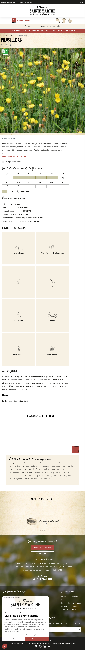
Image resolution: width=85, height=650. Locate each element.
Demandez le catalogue (71, 603)
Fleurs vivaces (10, 35)
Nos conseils (55, 26)
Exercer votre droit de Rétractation (63, 643)
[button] (20, 20)
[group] (42, 523)
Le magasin (20, 2)
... (1, 35)
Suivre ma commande (70, 597)
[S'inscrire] (78, 629)
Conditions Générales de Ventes (38, 643)
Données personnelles (17, 643)
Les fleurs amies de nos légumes (30, 459)
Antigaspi (29, 26)
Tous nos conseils (68, 609)
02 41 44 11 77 (42, 554)
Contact (3, 2)
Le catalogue (11, 2)
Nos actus (41, 26)
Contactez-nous (42, 547)
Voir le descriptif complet (14, 156)
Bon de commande (69, 606)
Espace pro (28, 2)
